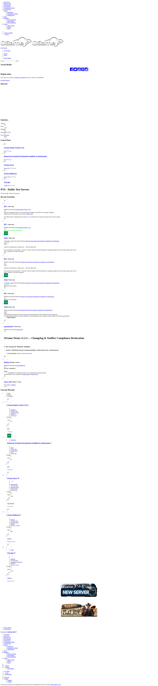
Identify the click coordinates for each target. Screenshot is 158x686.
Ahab (5, 136)
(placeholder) (10, 668)
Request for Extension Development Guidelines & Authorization (25, 156)
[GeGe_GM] (6, 378)
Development (14, 450)
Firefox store (35, 374)
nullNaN (6, 185)
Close (59, 684)
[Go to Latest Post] (8, 426)
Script (12, 550)
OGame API (29, 214)
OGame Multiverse (10, 173)
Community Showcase (16, 562)
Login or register (8, 33)
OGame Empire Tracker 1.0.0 (14, 148)
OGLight (7, 182)
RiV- (5, 151)
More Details (54, 684)
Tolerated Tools (15, 412)
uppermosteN (7, 168)
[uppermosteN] (6, 323)
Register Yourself (5, 80)
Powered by (9, 632)
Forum (5, 53)
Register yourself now (21, 77)
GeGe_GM (7, 382)
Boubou (6, 176)
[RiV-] (6, 203)
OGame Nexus (9, 165)
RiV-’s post (10, 241)
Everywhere (4, 48)
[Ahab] (6, 234)
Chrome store (25, 374)
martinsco (13, 409)
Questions (13, 440)
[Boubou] (6, 359)
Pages (5, 55)
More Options (7, 58)
